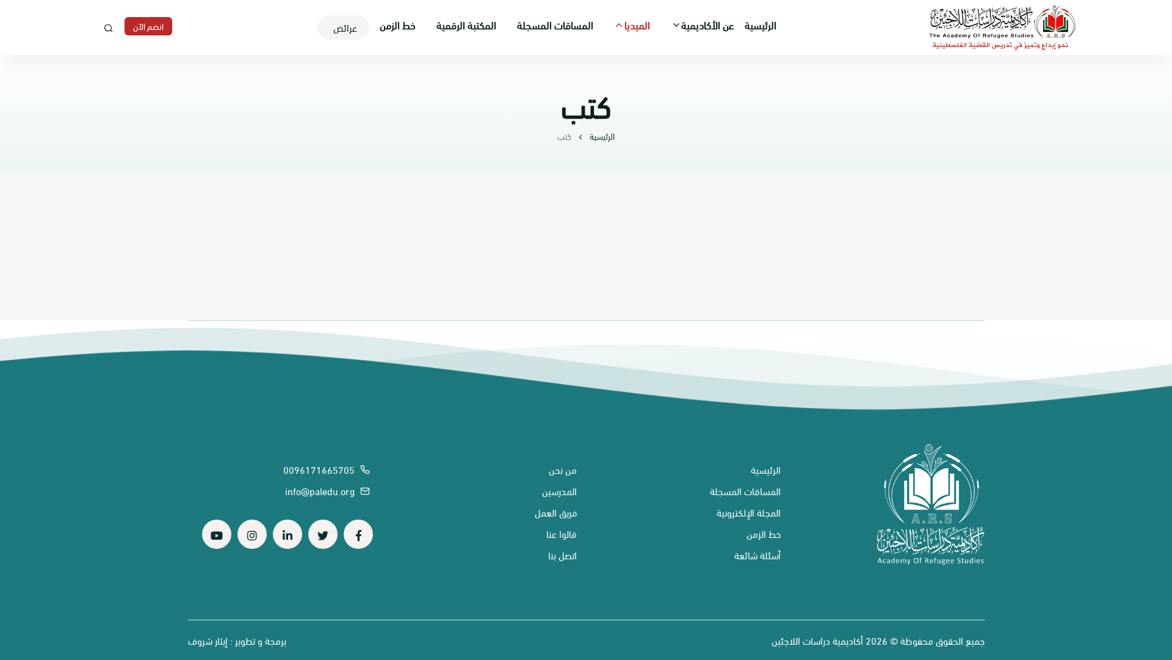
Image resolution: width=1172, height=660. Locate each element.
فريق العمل (556, 512)
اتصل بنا (562, 554)
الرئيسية (760, 24)
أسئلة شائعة (757, 554)
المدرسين (559, 490)
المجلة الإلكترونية (749, 512)
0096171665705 (320, 469)
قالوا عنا (561, 533)
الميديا (637, 24)
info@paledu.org (321, 490)
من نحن (563, 469)
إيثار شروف (208, 640)
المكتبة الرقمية (466, 24)
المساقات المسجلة (555, 24)
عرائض (345, 27)
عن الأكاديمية (707, 24)
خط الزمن (398, 24)
